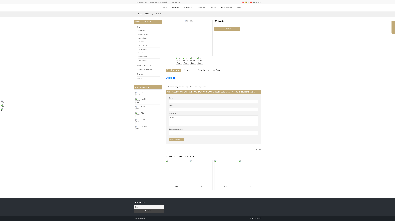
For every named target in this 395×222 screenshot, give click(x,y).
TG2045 (144, 120)
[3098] (225, 170)
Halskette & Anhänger (144, 70)
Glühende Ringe (143, 60)
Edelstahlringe (142, 38)
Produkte (175, 8)
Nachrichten (188, 8)
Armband (140, 78)
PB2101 (143, 92)
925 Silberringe (149, 14)
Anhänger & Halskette (144, 65)
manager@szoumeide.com (158, 2)
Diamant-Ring (183, 87)
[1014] (201, 170)
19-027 (257, 149)
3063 (176, 186)
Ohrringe (140, 74)
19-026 (250, 186)
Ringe (140, 14)
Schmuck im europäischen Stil (199, 87)
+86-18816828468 (141, 2)
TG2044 (144, 126)
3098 (225, 186)
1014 (201, 186)
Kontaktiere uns (226, 8)
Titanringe (141, 42)
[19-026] (250, 170)
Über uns (213, 8)
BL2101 (143, 106)
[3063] (177, 170)
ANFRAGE (227, 29)
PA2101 (143, 99)
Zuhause (164, 8)
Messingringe (142, 31)
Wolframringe (142, 49)
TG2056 (143, 113)
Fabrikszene (201, 8)
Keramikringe (142, 53)
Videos (239, 8)
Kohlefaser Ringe (143, 57)
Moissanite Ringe (143, 34)
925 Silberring (173, 87)
